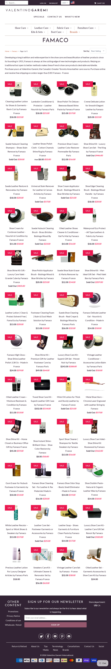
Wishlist (53, 3)
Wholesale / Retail (13, 625)
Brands (74, 32)
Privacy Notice (13, 616)
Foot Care (56, 32)
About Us (35, 646)
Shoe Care (20, 28)
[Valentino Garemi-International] (26, 10)
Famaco (55, 41)
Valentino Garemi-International (60, 655)
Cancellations (74, 646)
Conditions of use (13, 620)
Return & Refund (19, 646)
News (55, 650)
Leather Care (41, 28)
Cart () (101, 3)
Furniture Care (86, 28)
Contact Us (55, 17)
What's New (72, 17)
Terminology (57, 646)
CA (99, 605)
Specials (39, 17)
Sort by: (87, 51)
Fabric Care (63, 28)
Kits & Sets (37, 32)
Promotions (13, 611)
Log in (43, 3)
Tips (46, 646)
